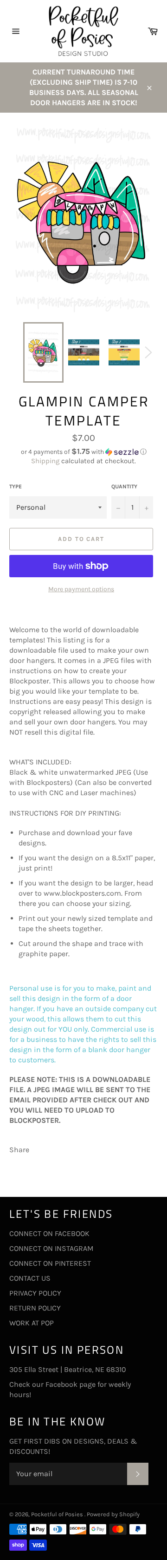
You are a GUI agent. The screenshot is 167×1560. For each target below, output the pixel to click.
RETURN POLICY (35, 1307)
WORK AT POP (31, 1322)
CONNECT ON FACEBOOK (49, 1233)
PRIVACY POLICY (35, 1293)
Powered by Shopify (113, 1514)
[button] (83, 451)
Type (15, 486)
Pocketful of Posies (57, 1514)
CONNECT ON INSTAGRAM (51, 1248)
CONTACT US (30, 1278)
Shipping (45, 461)
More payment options (81, 589)
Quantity (124, 486)
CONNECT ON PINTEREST (50, 1263)
